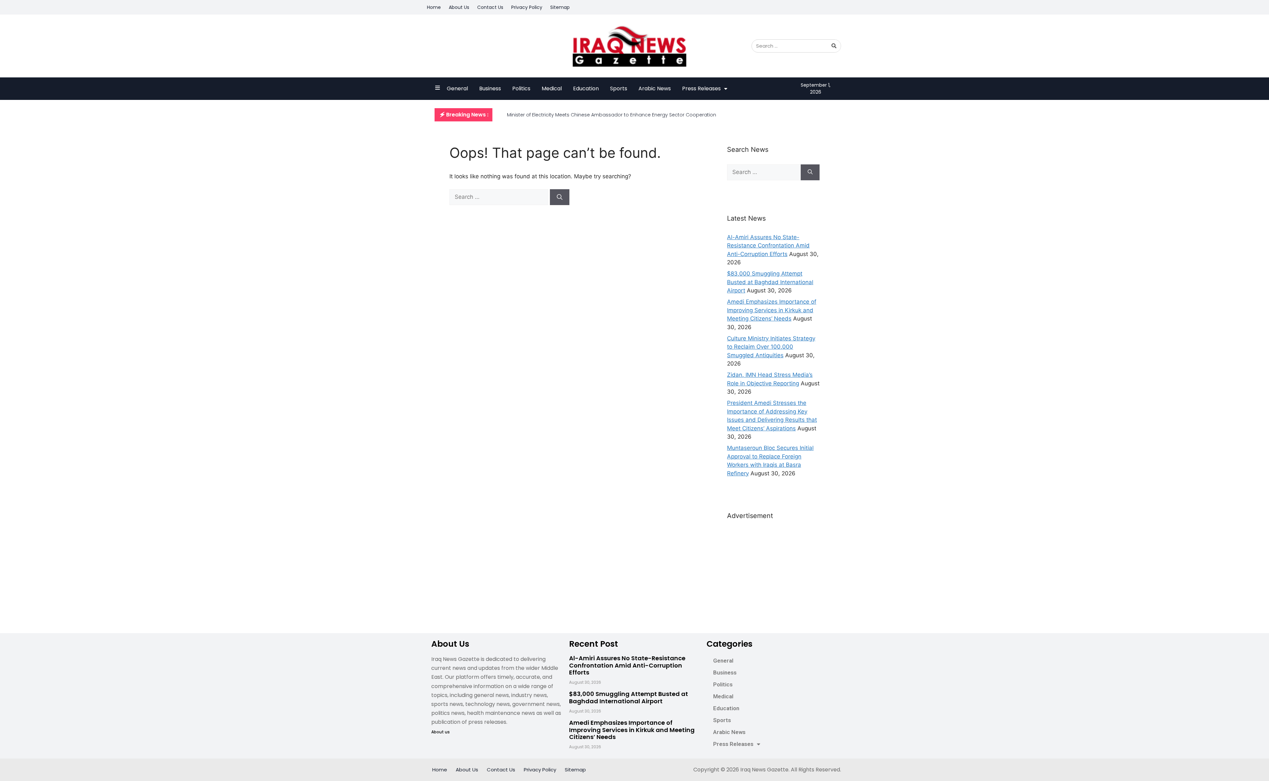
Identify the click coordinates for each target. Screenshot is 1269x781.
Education (586, 88)
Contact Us (490, 7)
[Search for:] (499, 197)
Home (434, 7)
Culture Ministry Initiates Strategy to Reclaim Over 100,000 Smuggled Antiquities (771, 347)
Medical (552, 88)
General (457, 88)
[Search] (834, 46)
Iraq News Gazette (764, 769)
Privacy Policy (526, 7)
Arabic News (654, 88)
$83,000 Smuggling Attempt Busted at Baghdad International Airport (770, 282)
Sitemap (560, 7)
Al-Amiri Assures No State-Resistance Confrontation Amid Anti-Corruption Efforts (768, 245)
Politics (521, 88)
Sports (618, 88)
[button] (463, 114)
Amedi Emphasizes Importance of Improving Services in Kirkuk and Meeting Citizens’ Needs (771, 310)
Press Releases (701, 88)
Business (490, 88)
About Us (459, 7)
